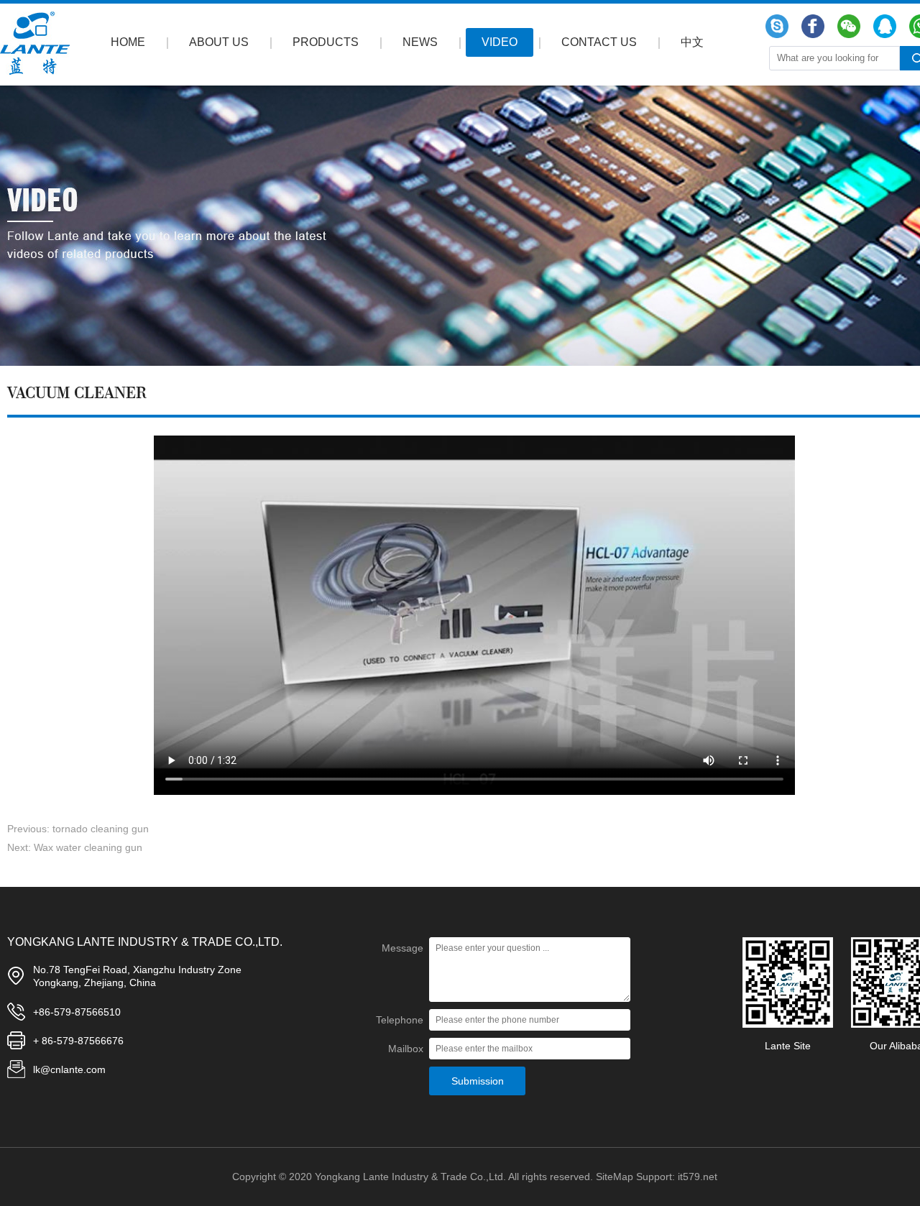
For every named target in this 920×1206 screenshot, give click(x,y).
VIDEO (500, 42)
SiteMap (614, 1176)
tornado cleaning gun (100, 828)
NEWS (420, 42)
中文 (692, 42)
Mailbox (405, 1048)
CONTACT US (599, 42)
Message (402, 948)
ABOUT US (219, 42)
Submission (477, 1081)
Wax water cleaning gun (88, 847)
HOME (128, 42)
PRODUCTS (326, 42)
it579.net (697, 1176)
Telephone (399, 1020)
